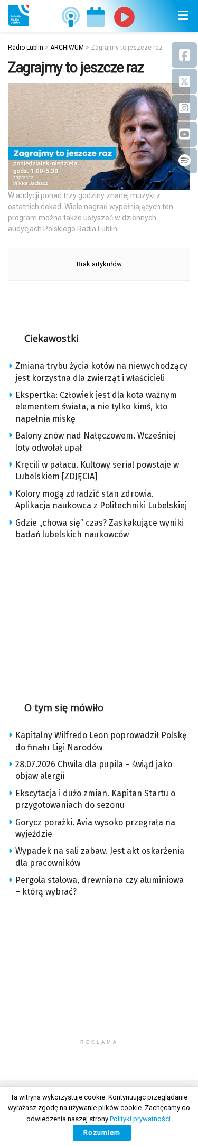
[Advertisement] (99, 617)
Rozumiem (101, 1132)
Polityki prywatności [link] (140, 1119)
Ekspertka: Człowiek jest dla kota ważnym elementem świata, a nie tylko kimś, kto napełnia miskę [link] (96, 407)
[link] (18, 15)
